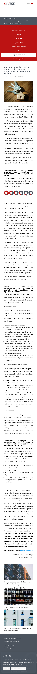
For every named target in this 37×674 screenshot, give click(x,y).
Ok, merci (6, 668)
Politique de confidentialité (18, 668)
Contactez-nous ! (26, 551)
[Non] (33, 662)
